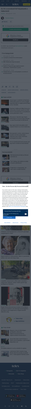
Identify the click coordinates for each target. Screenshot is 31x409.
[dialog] (15, 204)
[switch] (26, 214)
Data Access (15, 222)
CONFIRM (9, 217)
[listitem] (15, 211)
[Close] (28, 186)
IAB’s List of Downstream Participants (17, 206)
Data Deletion (7, 222)
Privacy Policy (24, 222)
